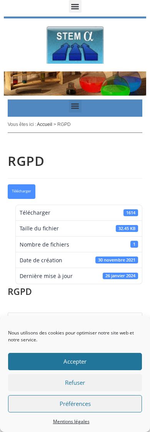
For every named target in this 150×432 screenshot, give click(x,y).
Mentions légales (71, 421)
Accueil (44, 124)
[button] (75, 6)
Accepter (75, 361)
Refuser (75, 382)
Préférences (75, 403)
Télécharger (21, 191)
